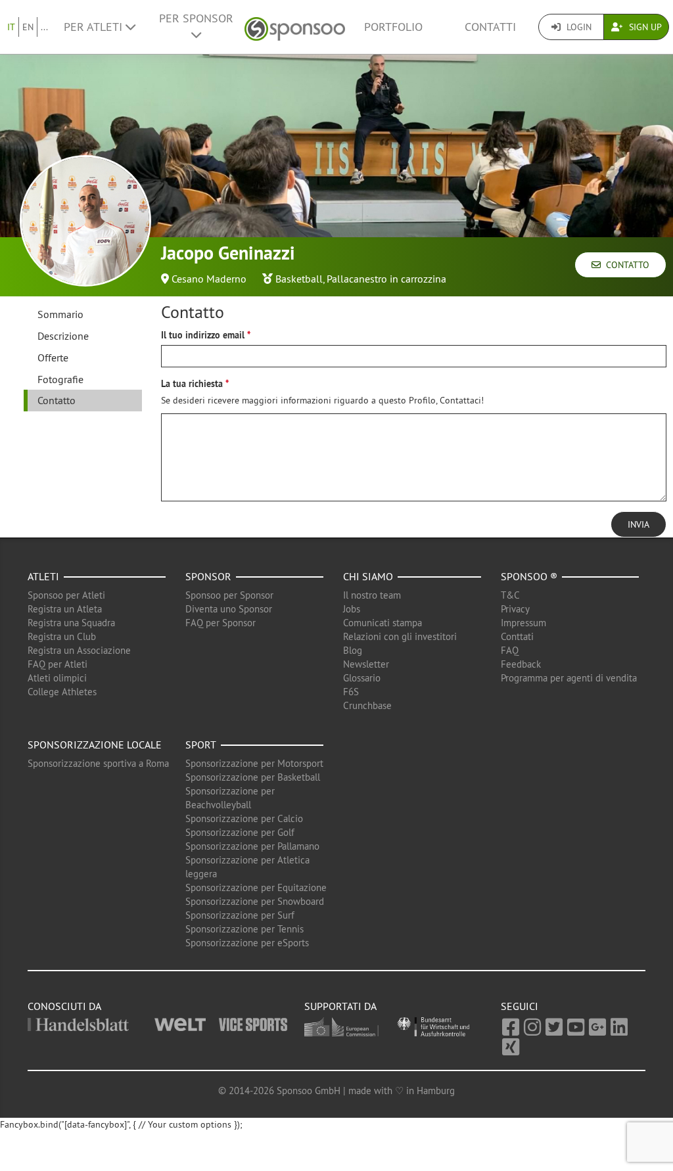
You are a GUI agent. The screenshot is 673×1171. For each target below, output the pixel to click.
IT (11, 27)
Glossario (362, 678)
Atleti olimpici (57, 678)
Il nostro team (372, 595)
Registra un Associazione (79, 650)
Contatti (490, 27)
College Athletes (62, 691)
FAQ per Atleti (57, 664)
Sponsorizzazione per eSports (247, 942)
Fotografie (60, 379)
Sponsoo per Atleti (66, 595)
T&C (510, 595)
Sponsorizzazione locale (95, 744)
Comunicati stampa (382, 622)
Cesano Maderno (209, 278)
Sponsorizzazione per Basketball (252, 777)
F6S (351, 691)
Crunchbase (367, 705)
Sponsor (208, 576)
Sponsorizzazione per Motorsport (254, 763)
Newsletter (366, 664)
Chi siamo (368, 576)
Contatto (625, 265)
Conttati (517, 636)
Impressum (523, 622)
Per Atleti (95, 27)
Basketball (299, 278)
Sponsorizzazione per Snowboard (254, 901)
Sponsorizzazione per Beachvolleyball (230, 798)
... (44, 27)
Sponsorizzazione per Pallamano (252, 846)
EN (28, 27)
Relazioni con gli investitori (400, 636)
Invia (638, 524)
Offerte (52, 357)
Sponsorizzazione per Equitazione (256, 887)
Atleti (43, 576)
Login (578, 27)
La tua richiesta (192, 384)
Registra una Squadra (71, 622)
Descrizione (63, 335)
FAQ (510, 650)
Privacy (515, 609)
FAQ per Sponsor (220, 622)
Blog (352, 650)
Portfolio (393, 27)
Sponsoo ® (529, 576)
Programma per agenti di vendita (569, 678)
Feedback (521, 664)
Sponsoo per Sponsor (229, 595)
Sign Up (644, 27)
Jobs (351, 609)
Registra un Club (62, 636)
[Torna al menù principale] (294, 27)
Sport (200, 744)
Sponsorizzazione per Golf (239, 832)
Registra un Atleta (65, 609)
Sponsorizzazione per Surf (239, 915)
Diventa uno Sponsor (228, 609)
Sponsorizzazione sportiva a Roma (98, 763)
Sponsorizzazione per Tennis (244, 929)
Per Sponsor (196, 18)
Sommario (60, 314)
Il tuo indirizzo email (202, 335)
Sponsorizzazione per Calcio (244, 818)
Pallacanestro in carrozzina (386, 278)
